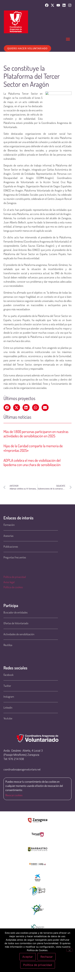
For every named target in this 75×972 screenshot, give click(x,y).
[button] (68, 39)
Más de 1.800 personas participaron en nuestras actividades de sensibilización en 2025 (35, 433)
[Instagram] (70, 5)
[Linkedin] (64, 5)
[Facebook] (46, 5)
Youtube (7, 718)
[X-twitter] (52, 5)
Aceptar (27, 956)
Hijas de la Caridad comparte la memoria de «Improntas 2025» (33, 447)
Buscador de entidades (15, 612)
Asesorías (8, 535)
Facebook (8, 675)
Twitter (7, 685)
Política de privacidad (14, 577)
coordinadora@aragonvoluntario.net (22, 769)
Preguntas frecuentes (14, 557)
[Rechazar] (69, 950)
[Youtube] (58, 5)
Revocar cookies (13, 795)
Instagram (8, 696)
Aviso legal (8, 582)
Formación (9, 525)
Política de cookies (13, 587)
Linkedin (7, 707)
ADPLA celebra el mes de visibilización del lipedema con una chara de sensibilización (32, 462)
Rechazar (46, 956)
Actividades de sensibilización (18, 634)
